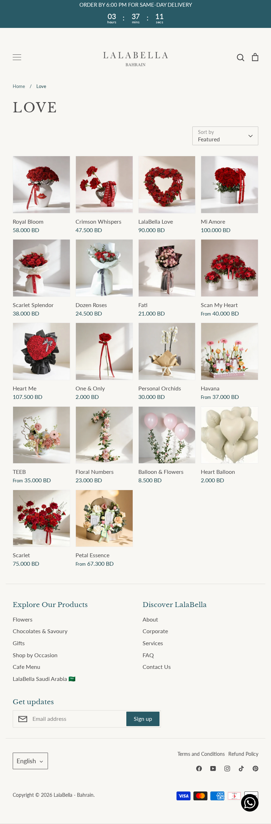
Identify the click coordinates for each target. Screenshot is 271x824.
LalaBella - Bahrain (74, 795)
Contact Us (157, 666)
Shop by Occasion (35, 655)
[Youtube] (213, 768)
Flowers (22, 619)
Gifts (19, 643)
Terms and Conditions (201, 754)
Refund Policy (243, 754)
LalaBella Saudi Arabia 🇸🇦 (44, 678)
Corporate (155, 631)
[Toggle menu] (17, 57)
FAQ (148, 655)
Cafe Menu (26, 666)
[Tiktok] (241, 768)
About (150, 619)
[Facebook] (199, 768)
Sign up (143, 718)
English (26, 761)
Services (153, 643)
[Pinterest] (255, 768)
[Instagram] (227, 768)
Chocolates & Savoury (40, 631)
